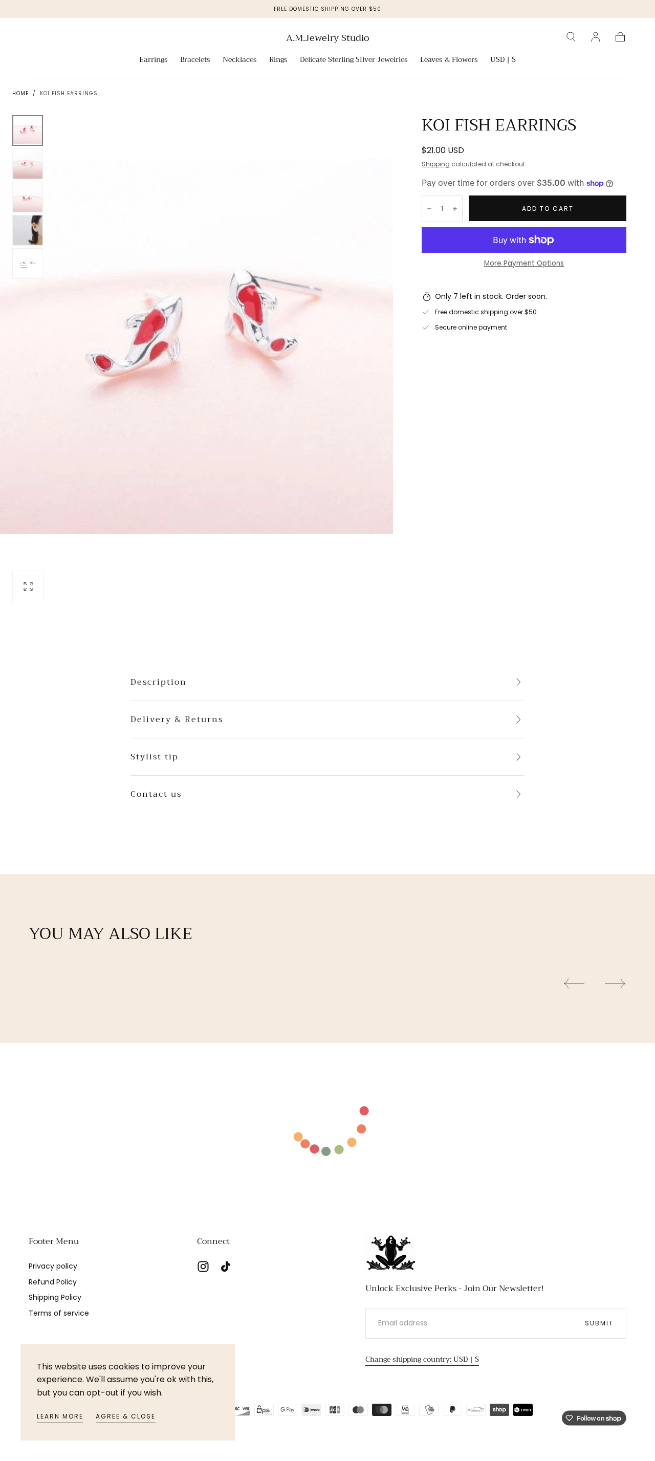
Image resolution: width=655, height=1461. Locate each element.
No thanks (327, 809)
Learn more (60, 1416)
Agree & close (126, 1416)
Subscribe (387, 774)
